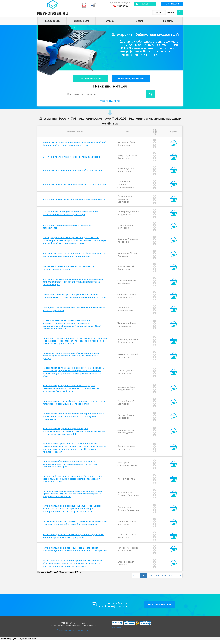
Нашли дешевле (81, 21)
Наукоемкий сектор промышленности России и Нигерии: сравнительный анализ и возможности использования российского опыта (73, 479)
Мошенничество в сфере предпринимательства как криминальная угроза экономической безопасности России (74, 296)
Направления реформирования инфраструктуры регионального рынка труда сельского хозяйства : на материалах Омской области (71, 388)
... (137, 575)
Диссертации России (90, 78)
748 (157, 575)
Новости (139, 21)
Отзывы (110, 21)
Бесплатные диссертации (131, 78)
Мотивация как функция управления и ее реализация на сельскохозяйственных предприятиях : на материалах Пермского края (73, 282)
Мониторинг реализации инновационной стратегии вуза (72, 170)
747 (150, 575)
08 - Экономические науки (92, 118)
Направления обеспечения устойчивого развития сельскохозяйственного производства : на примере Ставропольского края (70, 464)
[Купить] (173, 145)
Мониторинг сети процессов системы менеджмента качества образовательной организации (70, 213)
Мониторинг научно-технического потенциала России (71, 156)
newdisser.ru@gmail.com (113, 606)
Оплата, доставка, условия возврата (73, 630)
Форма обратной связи (160, 604)
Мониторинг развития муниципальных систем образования (74, 184)
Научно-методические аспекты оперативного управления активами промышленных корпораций (73, 536)
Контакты (168, 21)
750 (171, 575)
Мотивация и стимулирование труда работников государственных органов (68, 268)
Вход (145, 4)
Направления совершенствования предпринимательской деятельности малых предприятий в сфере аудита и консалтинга (73, 416)
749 (164, 575)
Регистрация (172, 4)
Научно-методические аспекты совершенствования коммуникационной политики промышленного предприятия (75, 549)
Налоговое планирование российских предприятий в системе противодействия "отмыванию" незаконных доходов (71, 356)
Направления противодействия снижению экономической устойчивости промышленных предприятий (74, 402)
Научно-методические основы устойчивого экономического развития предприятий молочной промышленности (75, 523)
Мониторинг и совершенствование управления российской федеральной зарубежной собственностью (74, 143)
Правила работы (52, 21)
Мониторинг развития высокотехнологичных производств (74, 199)
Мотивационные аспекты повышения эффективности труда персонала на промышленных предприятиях (74, 254)
